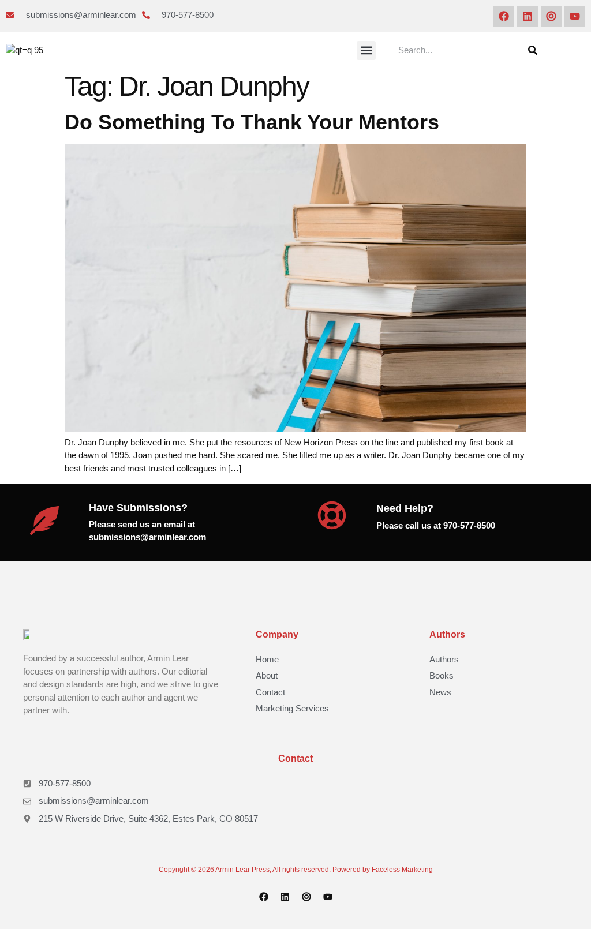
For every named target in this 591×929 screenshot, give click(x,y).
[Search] (533, 50)
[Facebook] (503, 16)
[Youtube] (574, 16)
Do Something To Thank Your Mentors (252, 122)
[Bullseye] (551, 16)
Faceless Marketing (402, 870)
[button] (366, 50)
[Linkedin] (527, 16)
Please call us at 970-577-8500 (435, 525)
